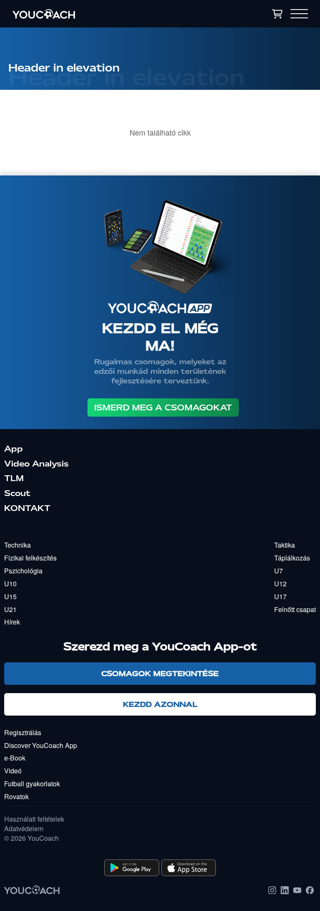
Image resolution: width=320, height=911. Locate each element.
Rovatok (16, 796)
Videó (13, 770)
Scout (17, 493)
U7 (278, 570)
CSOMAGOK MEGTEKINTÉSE (160, 673)
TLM (14, 478)
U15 (10, 596)
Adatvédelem (23, 828)
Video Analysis (36, 463)
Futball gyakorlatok (32, 783)
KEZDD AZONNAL (160, 704)
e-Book (14, 758)
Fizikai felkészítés (30, 558)
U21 (10, 609)
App (13, 448)
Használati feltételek (34, 819)
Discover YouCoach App (40, 745)
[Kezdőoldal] (90, 14)
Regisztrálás (22, 732)
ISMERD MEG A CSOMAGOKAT (163, 407)
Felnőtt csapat (295, 609)
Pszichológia (23, 570)
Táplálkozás (292, 558)
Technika (17, 545)
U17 (280, 596)
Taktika (284, 545)
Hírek (12, 622)
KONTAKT (27, 508)
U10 (10, 583)
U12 (280, 583)
